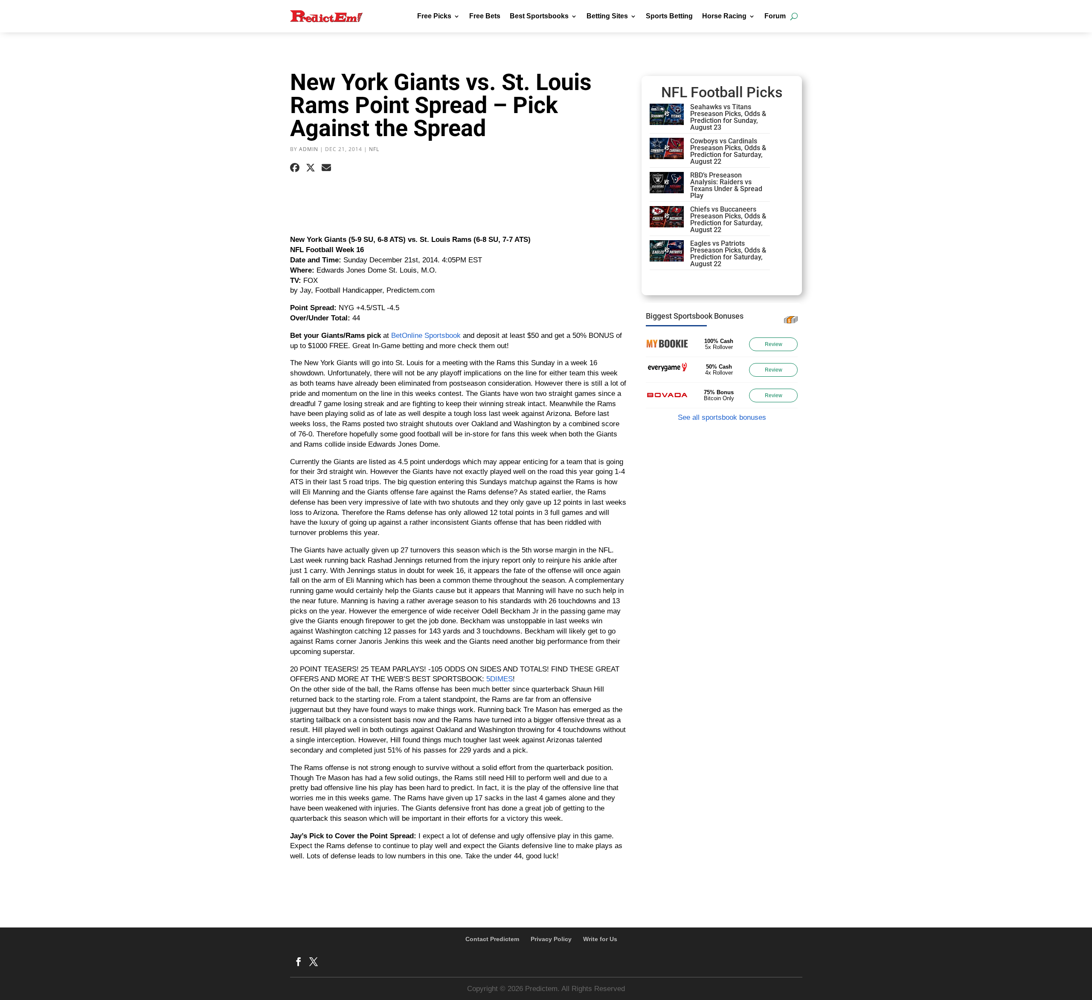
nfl (374, 149)
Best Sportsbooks (539, 16)
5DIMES (499, 679)
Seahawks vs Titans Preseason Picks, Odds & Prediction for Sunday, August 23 (728, 117)
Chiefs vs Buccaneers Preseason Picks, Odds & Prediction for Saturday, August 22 (728, 219)
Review (773, 344)
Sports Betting (669, 16)
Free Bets (484, 16)
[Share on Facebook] (294, 168)
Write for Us (600, 939)
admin (308, 149)
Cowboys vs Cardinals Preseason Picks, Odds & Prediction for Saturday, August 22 (728, 151)
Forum (775, 16)
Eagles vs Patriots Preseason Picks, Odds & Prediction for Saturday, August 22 (728, 253)
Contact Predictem (492, 939)
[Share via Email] (326, 168)
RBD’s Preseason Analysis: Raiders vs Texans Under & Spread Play (726, 185)
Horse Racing (724, 16)
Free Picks (434, 16)
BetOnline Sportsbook (426, 335)
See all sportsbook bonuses (722, 417)
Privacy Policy (551, 939)
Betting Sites (607, 16)
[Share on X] (310, 168)
